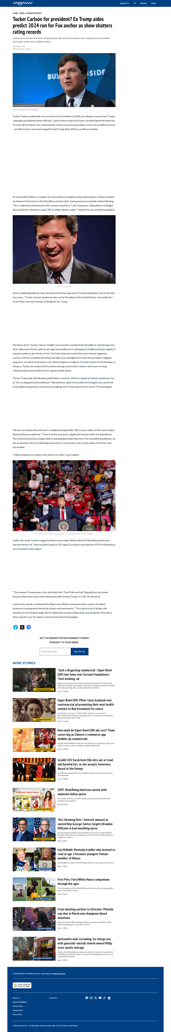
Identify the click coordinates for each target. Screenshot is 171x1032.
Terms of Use (17, 1014)
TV (134, 3)
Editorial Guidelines (20, 1002)
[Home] (23, 3)
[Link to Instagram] (91, 997)
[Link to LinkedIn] (109, 998)
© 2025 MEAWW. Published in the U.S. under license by (33, 974)
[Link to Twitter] (95, 997)
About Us (16, 998)
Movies (143, 3)
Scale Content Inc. (59, 974)
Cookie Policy (17, 1010)
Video (153, 3)
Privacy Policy (18, 1006)
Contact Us (53, 998)
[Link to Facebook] (87, 997)
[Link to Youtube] (100, 997)
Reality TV (124, 3)
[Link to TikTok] (104, 998)
